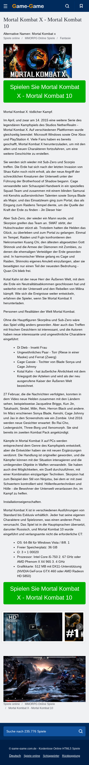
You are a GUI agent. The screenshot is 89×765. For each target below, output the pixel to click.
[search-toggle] (67, 6)
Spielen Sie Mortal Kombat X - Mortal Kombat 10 (44, 91)
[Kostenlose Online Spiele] (28, 6)
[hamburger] (5, 6)
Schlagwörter (51, 755)
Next (79, 627)
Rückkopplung (71, 755)
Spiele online (32, 755)
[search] (81, 731)
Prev (9, 627)
